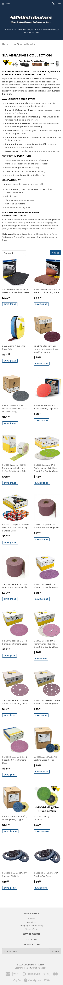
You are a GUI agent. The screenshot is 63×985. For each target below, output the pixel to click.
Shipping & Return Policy (31, 925)
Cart (58, 3)
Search (31, 918)
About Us (31, 922)
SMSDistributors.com (34, 965)
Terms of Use (31, 929)
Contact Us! (31, 939)
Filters (55, 253)
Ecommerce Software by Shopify (30, 968)
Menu (8, 3)
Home (5, 44)
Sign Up (55, 951)
